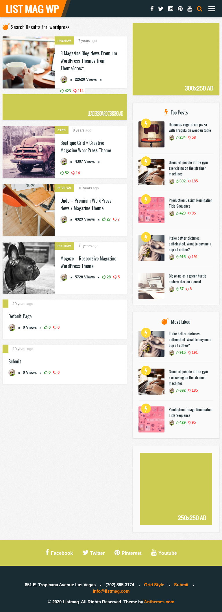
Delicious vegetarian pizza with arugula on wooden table (190, 127)
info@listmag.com (111, 591)
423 (67, 91)
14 (77, 173)
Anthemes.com (159, 601)
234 (182, 137)
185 (194, 181)
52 (66, 173)
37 (181, 289)
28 (108, 277)
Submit (14, 361)
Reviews (64, 188)
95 (193, 213)
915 (182, 257)
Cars (62, 130)
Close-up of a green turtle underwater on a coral (187, 278)
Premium (64, 40)
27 (108, 219)
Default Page (20, 316)
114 (80, 91)
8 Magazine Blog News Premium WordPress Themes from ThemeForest (88, 61)
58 (193, 137)
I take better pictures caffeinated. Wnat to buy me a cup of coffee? (190, 243)
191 (194, 257)
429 (182, 213)
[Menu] (212, 8)
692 (182, 181)
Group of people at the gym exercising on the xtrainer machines (188, 168)
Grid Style (154, 584)
